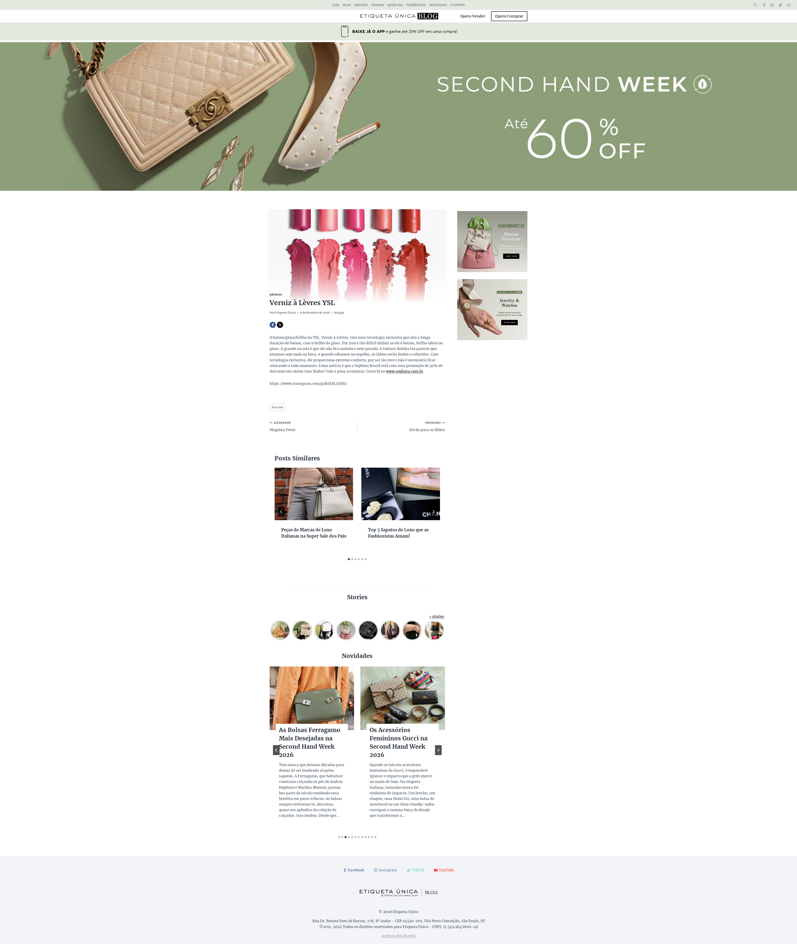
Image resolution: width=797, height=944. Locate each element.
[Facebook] (764, 5)
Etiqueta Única (285, 312)
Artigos (361, 5)
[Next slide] (438, 750)
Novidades (438, 5)
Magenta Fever (283, 426)
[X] (280, 325)
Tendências (416, 5)
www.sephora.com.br (404, 371)
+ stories (436, 616)
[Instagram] (772, 5)
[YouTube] (788, 5)
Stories (377, 5)
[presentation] (314, 494)
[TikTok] (780, 5)
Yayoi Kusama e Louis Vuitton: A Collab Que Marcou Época (311, 738)
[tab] (349, 559)
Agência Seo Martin (399, 936)
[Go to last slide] (281, 512)
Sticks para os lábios (427, 426)
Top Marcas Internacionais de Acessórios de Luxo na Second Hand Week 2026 (402, 746)
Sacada (277, 407)
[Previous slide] (276, 750)
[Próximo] (433, 512)
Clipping (457, 5)
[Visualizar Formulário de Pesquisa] (755, 5)
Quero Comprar (509, 16)
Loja (335, 5)
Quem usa (395, 5)
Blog (347, 5)
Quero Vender (472, 16)
